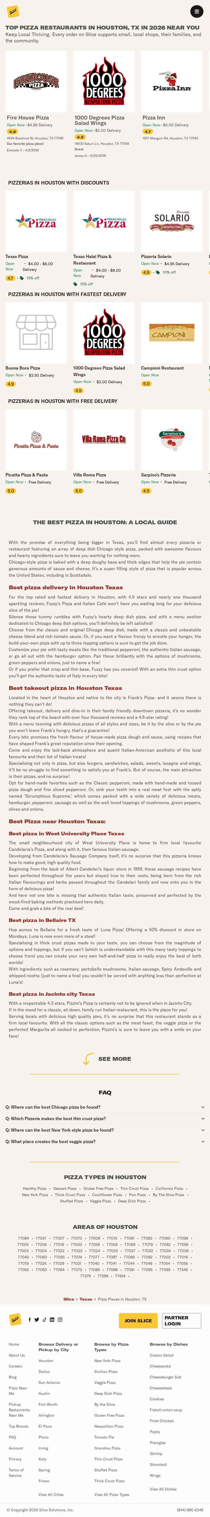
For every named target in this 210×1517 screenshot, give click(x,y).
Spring (44, 1470)
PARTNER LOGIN (176, 1320)
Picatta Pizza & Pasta (26, 475)
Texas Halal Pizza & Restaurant (92, 260)
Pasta (155, 1431)
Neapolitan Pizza (109, 1426)
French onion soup (166, 1409)
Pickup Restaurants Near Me (19, 1410)
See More (114, 1058)
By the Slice (104, 1404)
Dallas (44, 1371)
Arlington (46, 1415)
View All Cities (51, 1494)
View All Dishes (163, 1489)
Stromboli (158, 1464)
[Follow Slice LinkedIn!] (52, 1320)
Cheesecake (160, 1366)
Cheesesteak (161, 1388)
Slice (68, 1299)
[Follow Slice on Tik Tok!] (44, 1320)
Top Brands (18, 1426)
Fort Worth (48, 1404)
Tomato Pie (104, 1437)
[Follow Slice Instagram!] (60, 1320)
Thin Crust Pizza (108, 1459)
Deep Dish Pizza (108, 1393)
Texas (86, 1299)
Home (14, 1344)
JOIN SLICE (138, 1320)
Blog (12, 1377)
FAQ (12, 1437)
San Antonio (49, 1382)
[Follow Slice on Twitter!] (36, 1320)
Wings (155, 1475)
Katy (42, 1459)
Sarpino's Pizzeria (158, 475)
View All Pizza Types (111, 1494)
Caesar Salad (161, 1355)
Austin (44, 1393)
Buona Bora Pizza (22, 368)
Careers (15, 1366)
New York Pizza (107, 1360)
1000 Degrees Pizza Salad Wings (99, 371)
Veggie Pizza (105, 1382)
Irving (43, 1448)
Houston (46, 1360)
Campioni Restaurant (162, 368)
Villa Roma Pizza (89, 475)
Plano (44, 1437)
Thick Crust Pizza (109, 1480)
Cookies (157, 1398)
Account (16, 1448)
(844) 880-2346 (190, 1509)
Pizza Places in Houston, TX (122, 1299)
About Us (17, 1355)
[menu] (196, 11)
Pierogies (158, 1442)
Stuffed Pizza (105, 1470)
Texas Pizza (16, 256)
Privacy (15, 1459)
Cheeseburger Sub (165, 1377)
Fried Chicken (162, 1420)
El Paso (45, 1426)
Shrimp (156, 1453)
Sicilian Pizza (106, 1371)
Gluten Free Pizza (109, 1415)
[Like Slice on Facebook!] (29, 1320)
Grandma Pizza (107, 1448)
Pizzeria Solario (156, 256)
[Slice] (13, 12)
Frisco (44, 1480)
